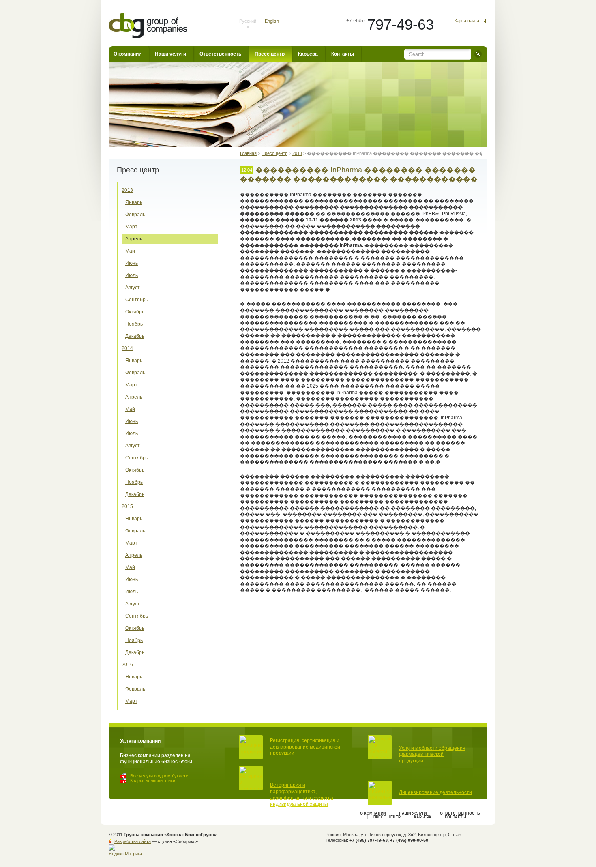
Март (131, 227)
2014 (127, 348)
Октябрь (134, 312)
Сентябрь (136, 300)
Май (130, 251)
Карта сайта (467, 21)
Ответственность (220, 54)
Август (132, 287)
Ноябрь (134, 324)
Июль (131, 275)
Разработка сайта (132, 841)
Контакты (342, 54)
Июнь (131, 263)
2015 (127, 506)
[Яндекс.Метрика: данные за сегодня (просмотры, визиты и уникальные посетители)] (126, 850)
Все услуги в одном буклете (159, 775)
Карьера (308, 54)
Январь (133, 202)
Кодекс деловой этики (152, 780)
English (272, 21)
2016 (127, 664)
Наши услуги (170, 54)
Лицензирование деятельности (435, 792)
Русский (247, 21)
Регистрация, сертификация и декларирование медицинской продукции (305, 747)
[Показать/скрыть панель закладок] (244, 612)
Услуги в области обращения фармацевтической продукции (432, 754)
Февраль (135, 214)
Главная (248, 153)
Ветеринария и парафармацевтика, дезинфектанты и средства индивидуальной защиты (301, 794)
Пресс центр (270, 54)
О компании (127, 54)
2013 (127, 190)
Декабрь (134, 336)
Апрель (133, 239)
